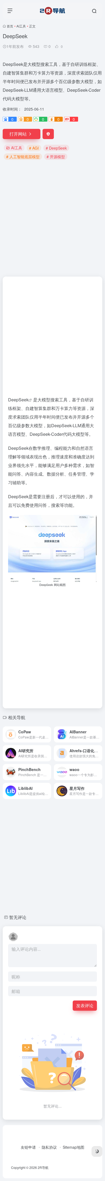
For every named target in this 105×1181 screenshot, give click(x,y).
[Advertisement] (52, 217)
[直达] (48, 734)
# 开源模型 (56, 156)
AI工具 (21, 26)
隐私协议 (49, 1147)
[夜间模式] (97, 1151)
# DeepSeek (56, 148)
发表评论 (84, 1005)
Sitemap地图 (73, 1147)
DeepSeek (18, 400)
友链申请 (28, 1147)
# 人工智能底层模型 (23, 156)
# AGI (34, 148)
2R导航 (43, 1167)
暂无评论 (17, 917)
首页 (10, 26)
